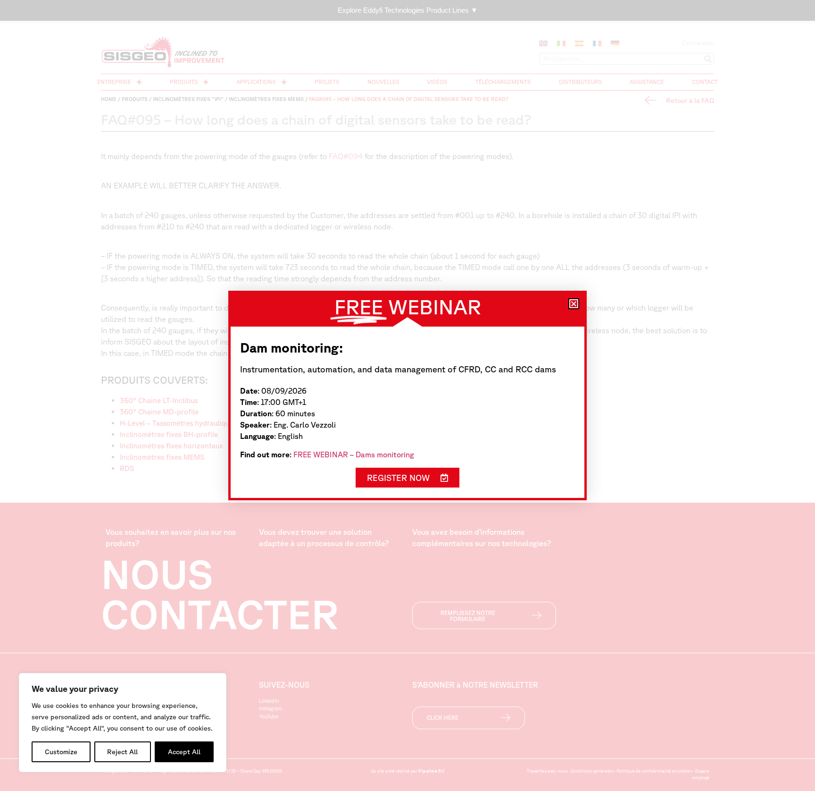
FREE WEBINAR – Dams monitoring (353, 454)
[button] (573, 303)
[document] (407, 395)
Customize (61, 752)
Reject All (122, 752)
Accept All (184, 752)
